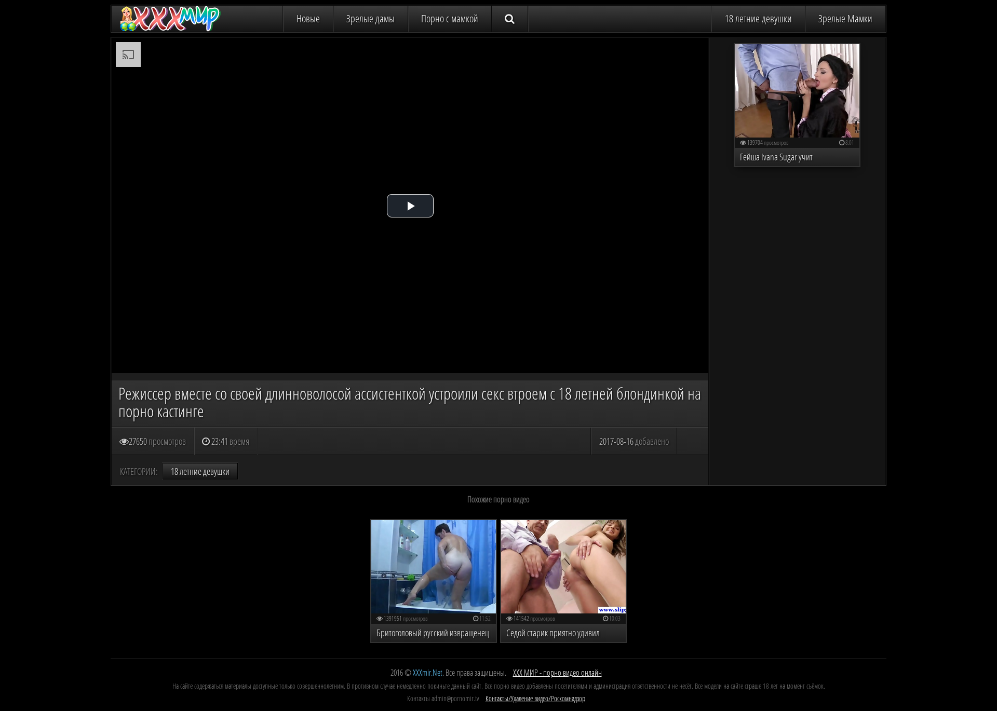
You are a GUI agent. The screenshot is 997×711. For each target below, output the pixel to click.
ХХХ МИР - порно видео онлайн (557, 672)
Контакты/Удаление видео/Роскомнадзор (535, 698)
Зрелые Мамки (845, 18)
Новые (308, 18)
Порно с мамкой (449, 18)
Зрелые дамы (370, 18)
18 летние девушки (758, 18)
